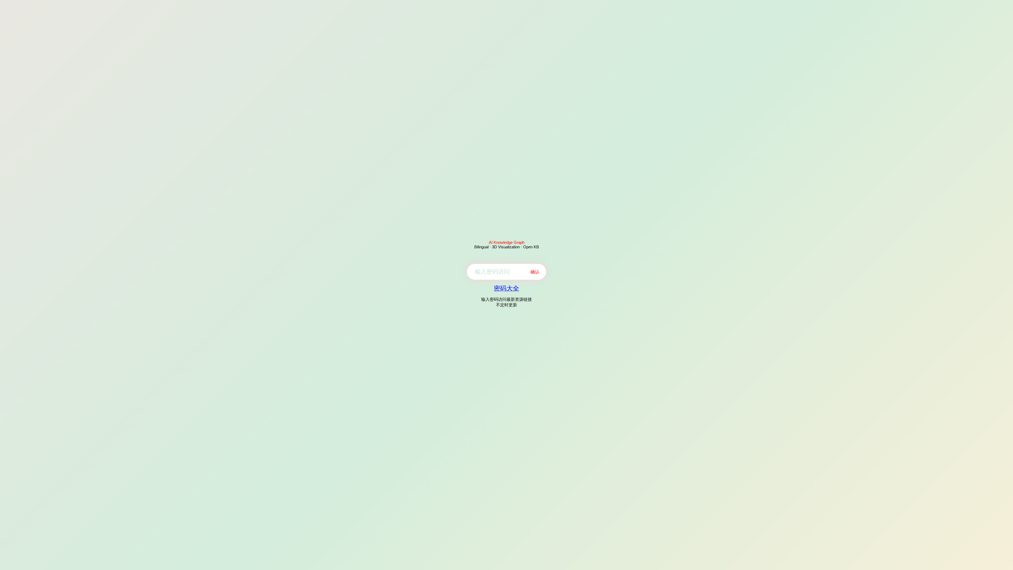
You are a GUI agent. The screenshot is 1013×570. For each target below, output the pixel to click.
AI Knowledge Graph (506, 242)
